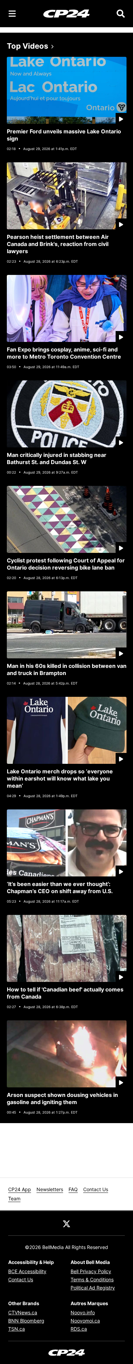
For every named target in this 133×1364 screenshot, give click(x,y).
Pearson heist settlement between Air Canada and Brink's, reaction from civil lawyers (58, 243)
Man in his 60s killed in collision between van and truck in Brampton (67, 669)
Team (14, 1198)
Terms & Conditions (92, 1279)
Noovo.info (83, 1312)
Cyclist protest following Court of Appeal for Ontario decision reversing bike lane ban (66, 564)
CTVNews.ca (22, 1312)
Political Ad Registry (93, 1288)
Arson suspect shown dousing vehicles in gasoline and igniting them (62, 1098)
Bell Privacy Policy (91, 1271)
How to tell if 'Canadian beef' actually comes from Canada (65, 993)
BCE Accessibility (27, 1271)
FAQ (73, 1189)
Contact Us (95, 1189)
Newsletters (49, 1189)
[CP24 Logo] (66, 13)
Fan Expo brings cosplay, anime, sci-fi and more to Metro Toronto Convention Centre (64, 353)
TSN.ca (16, 1329)
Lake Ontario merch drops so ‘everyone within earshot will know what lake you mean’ (60, 778)
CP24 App (19, 1189)
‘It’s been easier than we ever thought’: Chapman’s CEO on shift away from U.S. (60, 887)
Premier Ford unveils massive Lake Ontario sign (64, 135)
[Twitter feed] (66, 1223)
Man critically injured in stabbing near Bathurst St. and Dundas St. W (56, 458)
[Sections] (12, 14)
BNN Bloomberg (26, 1321)
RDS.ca (79, 1329)
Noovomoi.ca (85, 1321)
